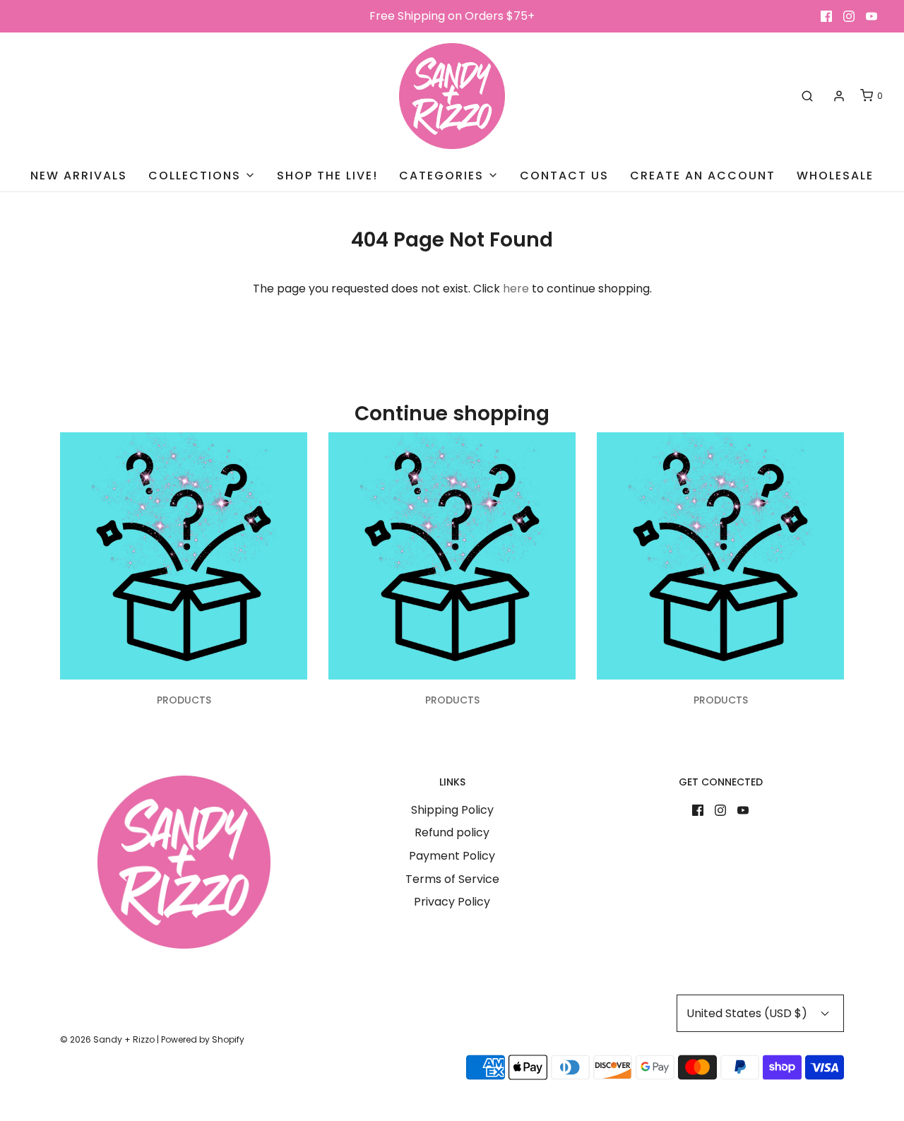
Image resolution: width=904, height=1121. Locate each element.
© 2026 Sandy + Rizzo (107, 1039)
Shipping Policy (452, 810)
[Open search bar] (807, 96)
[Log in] (839, 96)
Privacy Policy (452, 902)
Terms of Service (452, 879)
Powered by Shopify (202, 1039)
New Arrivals (78, 175)
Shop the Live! (327, 175)
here (516, 288)
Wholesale (835, 175)
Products (184, 700)
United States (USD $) (748, 1013)
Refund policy (452, 832)
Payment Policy (452, 856)
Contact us (564, 175)
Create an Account (702, 175)
